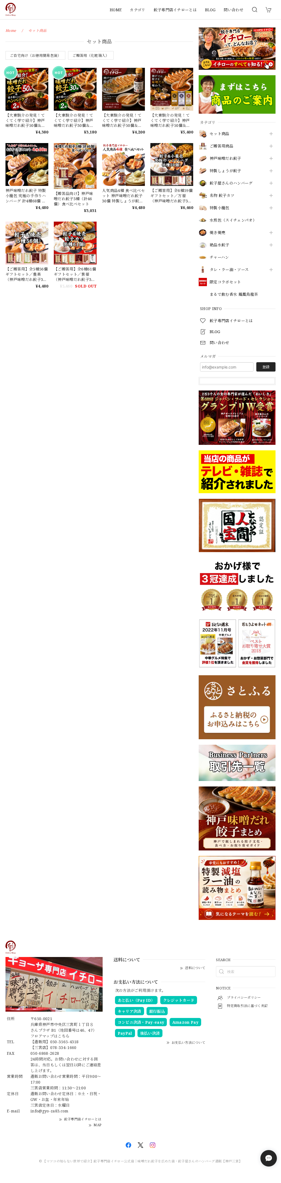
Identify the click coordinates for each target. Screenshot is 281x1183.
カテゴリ (137, 9)
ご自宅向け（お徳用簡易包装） (35, 55)
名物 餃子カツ (222, 195)
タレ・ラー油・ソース (229, 269)
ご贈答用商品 (221, 146)
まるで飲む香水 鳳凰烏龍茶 (234, 294)
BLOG (210, 9)
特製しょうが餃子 (225, 171)
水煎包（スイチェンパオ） (233, 220)
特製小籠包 (219, 208)
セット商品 (219, 134)
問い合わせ (233, 9)
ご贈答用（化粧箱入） (90, 55)
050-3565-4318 (64, 1041)
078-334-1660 (63, 1047)
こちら (63, 1036)
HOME (116, 9)
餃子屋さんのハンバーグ (231, 183)
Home (10, 30)
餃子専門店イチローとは (175, 9)
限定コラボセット (225, 282)
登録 (265, 366)
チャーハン (219, 257)
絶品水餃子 (219, 245)
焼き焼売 (217, 232)
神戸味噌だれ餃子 (225, 158)
